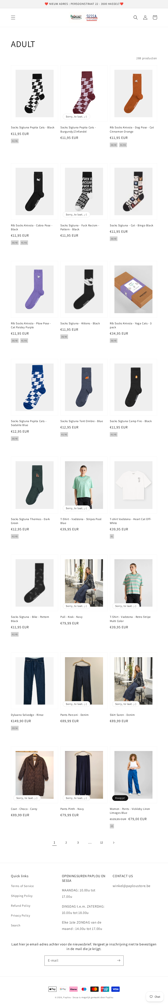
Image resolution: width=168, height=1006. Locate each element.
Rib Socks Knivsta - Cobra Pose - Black (31, 227)
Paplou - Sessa (71, 997)
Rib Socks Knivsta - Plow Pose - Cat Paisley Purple (31, 325)
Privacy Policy (20, 915)
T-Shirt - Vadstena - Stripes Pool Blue (81, 521)
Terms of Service (22, 886)
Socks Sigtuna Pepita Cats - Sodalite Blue (28, 423)
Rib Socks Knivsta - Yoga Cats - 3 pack (131, 325)
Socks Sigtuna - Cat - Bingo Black (131, 225)
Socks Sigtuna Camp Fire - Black (131, 421)
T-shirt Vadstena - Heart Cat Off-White (130, 521)
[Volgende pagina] (113, 842)
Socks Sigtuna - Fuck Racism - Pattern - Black (79, 227)
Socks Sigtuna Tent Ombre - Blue (81, 421)
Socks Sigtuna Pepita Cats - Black (32, 127)
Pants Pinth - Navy (72, 809)
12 (101, 842)
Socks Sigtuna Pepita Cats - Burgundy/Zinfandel (78, 129)
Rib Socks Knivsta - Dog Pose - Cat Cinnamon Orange (132, 129)
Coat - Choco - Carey (24, 809)
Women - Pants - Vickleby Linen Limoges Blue (130, 811)
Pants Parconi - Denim (74, 715)
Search (16, 925)
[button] (13, 17)
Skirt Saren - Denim (122, 715)
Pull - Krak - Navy (71, 617)
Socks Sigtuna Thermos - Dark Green (30, 521)
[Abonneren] (118, 960)
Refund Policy (20, 906)
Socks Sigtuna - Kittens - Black (80, 323)
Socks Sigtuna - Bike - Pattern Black (30, 619)
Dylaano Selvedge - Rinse (27, 715)
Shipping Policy (22, 896)
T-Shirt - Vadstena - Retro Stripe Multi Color (130, 619)
